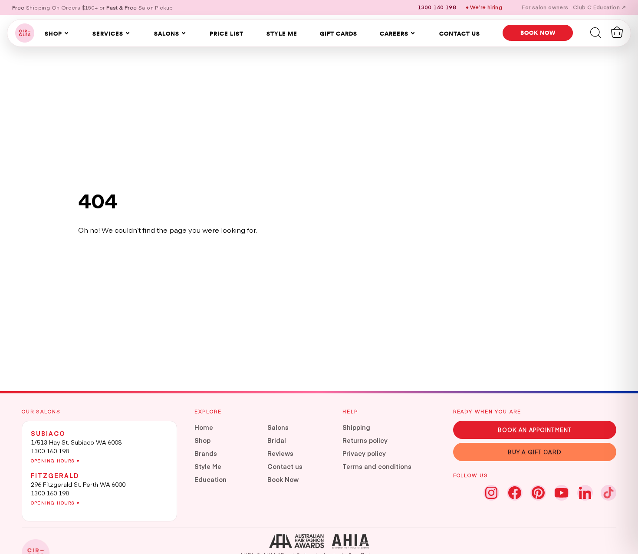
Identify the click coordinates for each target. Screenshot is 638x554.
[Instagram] (491, 493)
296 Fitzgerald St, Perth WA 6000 (78, 484)
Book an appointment (535, 429)
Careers (394, 33)
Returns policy (365, 440)
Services (107, 33)
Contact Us (459, 33)
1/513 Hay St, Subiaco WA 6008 (76, 442)
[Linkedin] (585, 493)
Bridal (276, 440)
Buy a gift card (535, 451)
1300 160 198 (50, 450)
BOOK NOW (538, 32)
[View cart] (617, 32)
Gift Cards (338, 33)
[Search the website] (596, 32)
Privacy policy (364, 453)
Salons (166, 33)
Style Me (281, 33)
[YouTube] (561, 493)
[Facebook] (515, 493)
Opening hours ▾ (55, 461)
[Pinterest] (538, 493)
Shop (53, 33)
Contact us (285, 466)
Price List (226, 33)
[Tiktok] (608, 493)
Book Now (283, 479)
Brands (205, 453)
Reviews (280, 453)
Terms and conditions (376, 466)
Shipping (356, 427)
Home (203, 427)
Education (210, 479)
